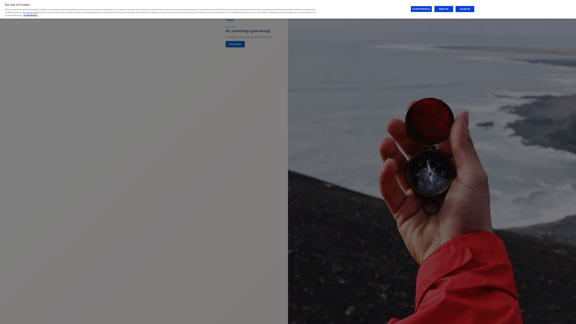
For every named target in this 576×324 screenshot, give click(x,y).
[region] (288, 9)
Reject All (443, 9)
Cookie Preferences (421, 9)
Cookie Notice (30, 15)
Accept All (465, 9)
